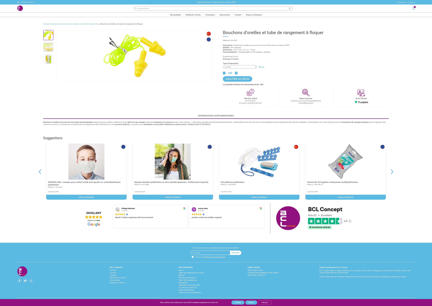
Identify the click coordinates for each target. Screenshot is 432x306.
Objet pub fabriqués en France (191, 272)
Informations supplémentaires (216, 115)
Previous (40, 171)
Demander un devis (118, 277)
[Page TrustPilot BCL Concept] (313, 218)
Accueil (46, 24)
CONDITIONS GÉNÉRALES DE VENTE (263, 272)
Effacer (261, 67)
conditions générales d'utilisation (214, 257)
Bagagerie (183, 282)
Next (392, 171)
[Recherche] (290, 8)
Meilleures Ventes (117, 282)
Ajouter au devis (237, 78)
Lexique (113, 275)
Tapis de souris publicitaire (190, 292)
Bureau (182, 275)
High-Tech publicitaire (188, 280)
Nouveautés (115, 280)
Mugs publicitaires (186, 290)
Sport (181, 270)
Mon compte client (255, 270)
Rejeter (251, 302)
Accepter (238, 302)
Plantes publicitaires (187, 277)
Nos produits (56, 24)
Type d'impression (230, 63)
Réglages (264, 302)
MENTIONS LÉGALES (256, 275)
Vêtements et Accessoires (189, 285)
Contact (113, 272)
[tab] (216, 116)
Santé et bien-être (91, 24)
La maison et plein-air (72, 24)
